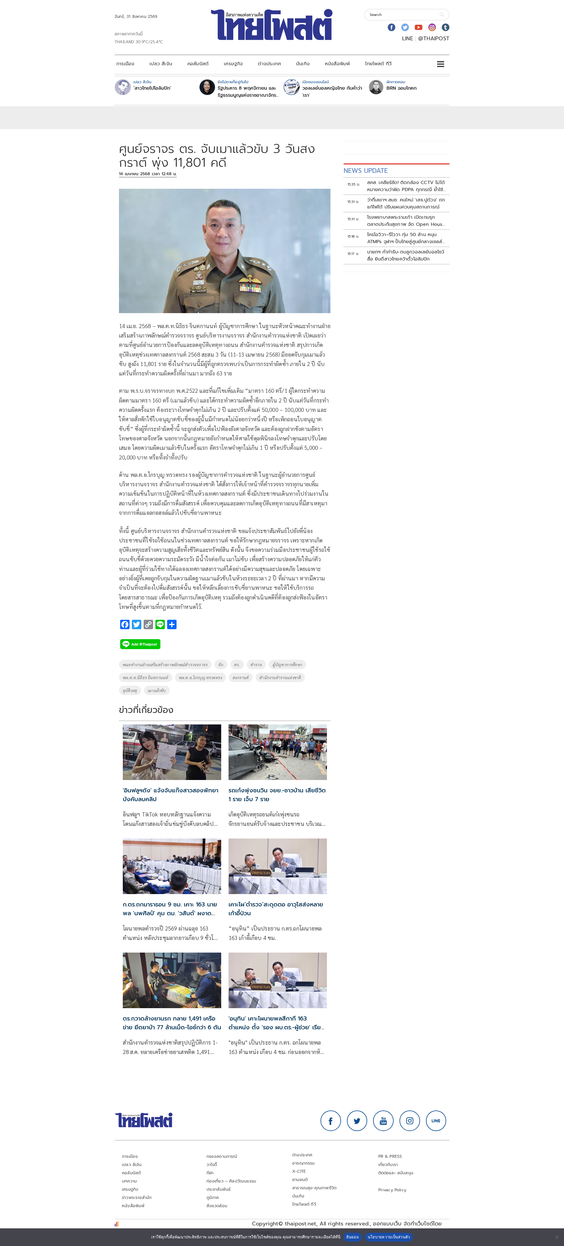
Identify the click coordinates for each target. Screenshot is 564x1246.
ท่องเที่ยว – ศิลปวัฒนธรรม (231, 1181)
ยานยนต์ (300, 1180)
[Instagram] (432, 27)
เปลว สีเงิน (161, 63)
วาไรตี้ (212, 1165)
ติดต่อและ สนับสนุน (396, 1173)
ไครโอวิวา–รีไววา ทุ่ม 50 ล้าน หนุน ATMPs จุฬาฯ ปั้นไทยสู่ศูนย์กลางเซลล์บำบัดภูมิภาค (404, 238)
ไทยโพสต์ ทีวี (378, 63)
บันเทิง (303, 63)
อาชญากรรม (303, 1163)
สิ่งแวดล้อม (217, 1206)
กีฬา (210, 1173)
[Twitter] (405, 27)
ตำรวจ (256, 664)
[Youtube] (418, 27)
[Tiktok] (445, 27)
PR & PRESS (390, 1156)
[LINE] (436, 1120)
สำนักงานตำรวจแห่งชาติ (280, 677)
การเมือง (125, 63)
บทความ (129, 1181)
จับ (220, 664)
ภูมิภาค (213, 1198)
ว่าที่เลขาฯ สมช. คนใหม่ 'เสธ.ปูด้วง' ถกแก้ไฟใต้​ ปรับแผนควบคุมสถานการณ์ (406, 203)
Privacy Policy (392, 1190)
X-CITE (299, 1171)
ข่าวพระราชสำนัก (137, 1198)
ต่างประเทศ (269, 63)
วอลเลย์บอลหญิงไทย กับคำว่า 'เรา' (332, 92)
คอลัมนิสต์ (198, 63)
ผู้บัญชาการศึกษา (287, 664)
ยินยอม (352, 1237)
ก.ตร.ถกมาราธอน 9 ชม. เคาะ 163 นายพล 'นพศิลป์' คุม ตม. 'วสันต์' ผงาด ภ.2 (170, 913)
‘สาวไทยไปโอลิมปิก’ (152, 88)
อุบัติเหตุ (130, 690)
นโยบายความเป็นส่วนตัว (389, 1237)
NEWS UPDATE (366, 171)
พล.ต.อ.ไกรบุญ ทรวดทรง (200, 677)
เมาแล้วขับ (157, 690)
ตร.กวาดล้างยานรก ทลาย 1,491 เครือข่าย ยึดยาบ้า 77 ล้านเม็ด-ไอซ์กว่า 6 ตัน (172, 1023)
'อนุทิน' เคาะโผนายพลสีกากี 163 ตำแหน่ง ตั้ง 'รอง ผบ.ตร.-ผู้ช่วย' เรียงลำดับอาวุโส (277, 1027)
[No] (557, 1237)
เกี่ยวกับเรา (388, 1165)
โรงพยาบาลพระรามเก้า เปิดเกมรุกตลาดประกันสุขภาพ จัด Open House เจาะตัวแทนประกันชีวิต (406, 221)
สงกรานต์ (241, 677)
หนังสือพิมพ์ (337, 63)
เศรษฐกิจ (233, 63)
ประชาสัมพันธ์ (219, 1189)
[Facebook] (391, 27)
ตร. (237, 664)
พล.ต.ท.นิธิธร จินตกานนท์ (145, 677)
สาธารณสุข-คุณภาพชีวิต (314, 1188)
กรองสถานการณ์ (222, 1156)
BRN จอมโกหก (402, 88)
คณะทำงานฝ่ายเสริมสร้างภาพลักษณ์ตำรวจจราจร (165, 664)
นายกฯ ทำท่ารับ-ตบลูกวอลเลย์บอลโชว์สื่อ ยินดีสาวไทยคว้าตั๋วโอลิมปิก (405, 255)
